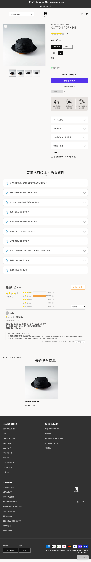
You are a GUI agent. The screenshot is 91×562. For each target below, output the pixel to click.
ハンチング (7, 448)
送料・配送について (10, 511)
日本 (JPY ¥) (10, 550)
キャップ (6, 458)
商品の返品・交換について (12, 521)
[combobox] (21, 14)
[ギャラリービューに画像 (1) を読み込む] (12, 73)
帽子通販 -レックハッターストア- (61, 550)
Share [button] (56, 152)
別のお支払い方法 (69, 86)
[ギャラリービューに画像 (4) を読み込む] (36, 73)
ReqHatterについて (52, 429)
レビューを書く (78, 287)
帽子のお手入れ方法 (10, 502)
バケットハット (8, 443)
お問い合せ (7, 526)
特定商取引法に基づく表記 (54, 438)
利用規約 (48, 448)
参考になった (80, 342)
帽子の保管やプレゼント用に (13, 506)
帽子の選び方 (7, 492)
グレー (67, 46)
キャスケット (7, 453)
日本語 (24, 550)
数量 (52, 58)
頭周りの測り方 (8, 497)
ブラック (56, 46)
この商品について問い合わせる (65, 157)
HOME (5, 357)
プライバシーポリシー (52, 443)
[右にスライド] (43, 73)
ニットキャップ (8, 462)
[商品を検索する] (31, 14)
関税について (7, 516)
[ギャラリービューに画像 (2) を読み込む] (20, 73)
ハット (5, 434)
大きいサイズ (7, 467)
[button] (5, 14)
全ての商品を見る (9, 429)
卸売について (7, 531)
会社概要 (48, 434)
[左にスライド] (5, 73)
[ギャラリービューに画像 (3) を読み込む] (28, 73)
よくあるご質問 (8, 487)
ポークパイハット (9, 438)
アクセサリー (7, 472)
